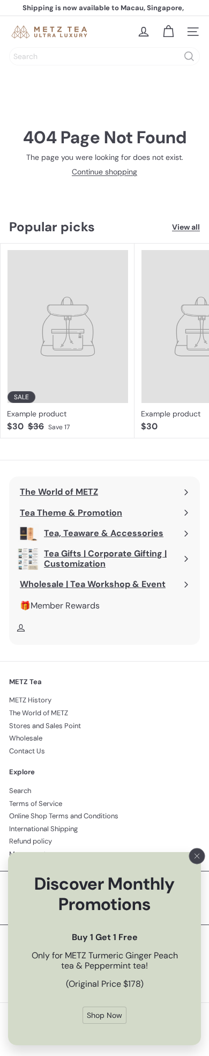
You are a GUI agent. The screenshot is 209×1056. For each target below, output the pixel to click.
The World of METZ (38, 712)
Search (20, 790)
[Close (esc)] (197, 856)
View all (186, 227)
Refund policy (30, 841)
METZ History (30, 700)
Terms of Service (35, 803)
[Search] (189, 56)
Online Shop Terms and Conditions (63, 815)
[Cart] (168, 31)
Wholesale (25, 738)
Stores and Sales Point (45, 725)
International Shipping (43, 828)
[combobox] (104, 56)
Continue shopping (104, 172)
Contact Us (27, 751)
